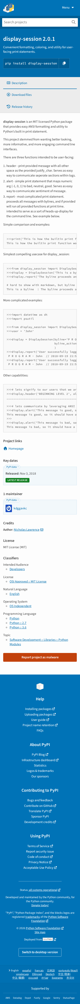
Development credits (38, 822)
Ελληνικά (37, 974)
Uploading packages (38, 714)
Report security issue (40, 851)
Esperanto (57, 978)
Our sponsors (40, 776)
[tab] (40, 83)
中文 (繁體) (18, 978)
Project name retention (38, 725)
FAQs (40, 730)
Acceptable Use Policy (38, 867)
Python (14, 618)
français (39, 970)
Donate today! (40, 905)
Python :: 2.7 (18, 623)
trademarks (32, 917)
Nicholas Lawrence (26, 529)
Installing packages (38, 709)
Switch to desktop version (40, 952)
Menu (66, 7)
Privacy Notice (38, 862)
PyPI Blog (38, 754)
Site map (40, 932)
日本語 (51, 970)
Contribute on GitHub (38, 805)
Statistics (40, 765)
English (14, 594)
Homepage (16, 448)
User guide (38, 719)
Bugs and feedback (40, 800)
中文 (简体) (64, 974)
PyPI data (11, 467)
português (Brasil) (68, 970)
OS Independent (20, 606)
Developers (17, 569)
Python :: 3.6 (18, 627)
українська (22, 974)
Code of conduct (38, 856)
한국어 (70, 978)
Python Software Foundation (49, 919)
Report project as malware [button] (40, 657)
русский (33, 978)
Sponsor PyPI (40, 816)
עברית (45, 978)
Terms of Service (38, 846)
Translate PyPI (38, 811)
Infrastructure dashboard (38, 760)
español (26, 970)
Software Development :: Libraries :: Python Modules (39, 642)
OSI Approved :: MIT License (28, 581)
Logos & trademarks (40, 770)
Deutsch (50, 974)
